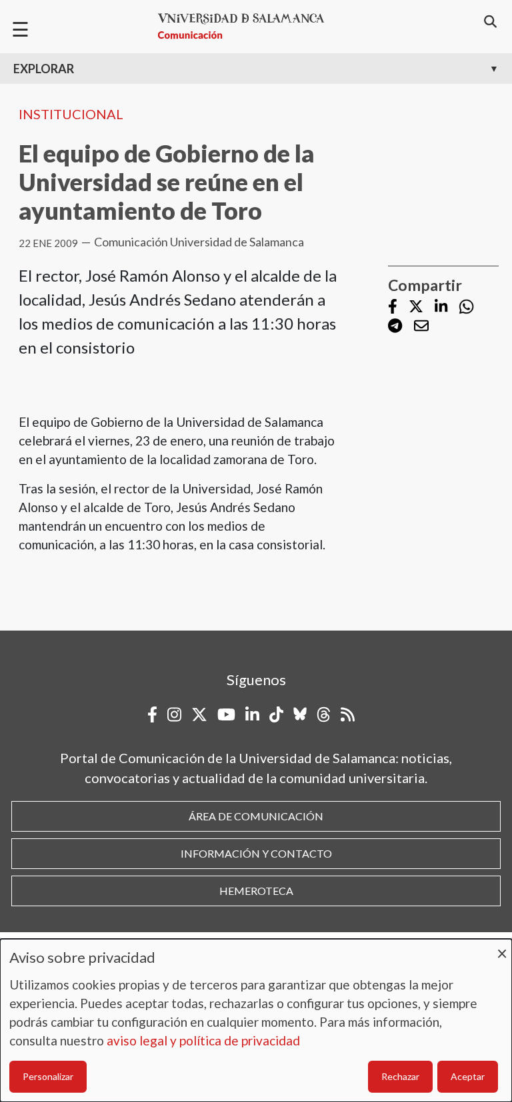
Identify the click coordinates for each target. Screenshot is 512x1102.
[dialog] (256, 1020)
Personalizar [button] (48, 1076)
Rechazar (400, 1076)
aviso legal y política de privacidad (203, 1040)
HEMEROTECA (256, 890)
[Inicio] (246, 26)
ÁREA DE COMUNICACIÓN (256, 816)
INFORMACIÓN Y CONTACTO (256, 853)
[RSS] (348, 714)
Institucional (71, 114)
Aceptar (468, 1076)
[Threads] (324, 714)
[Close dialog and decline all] (502, 947)
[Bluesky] (300, 714)
